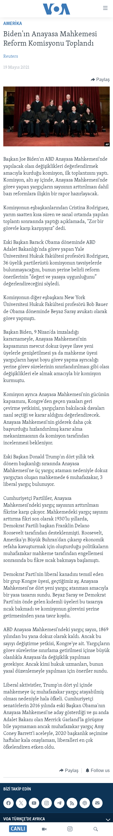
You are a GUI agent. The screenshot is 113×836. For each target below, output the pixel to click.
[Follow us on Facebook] (8, 803)
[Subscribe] (97, 803)
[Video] (44, 829)
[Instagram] (69, 829)
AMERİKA (12, 23)
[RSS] (72, 803)
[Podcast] (85, 803)
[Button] (100, 79)
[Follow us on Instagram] (46, 803)
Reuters (10, 56)
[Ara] (95, 829)
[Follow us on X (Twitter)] (21, 803)
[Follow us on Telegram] (59, 803)
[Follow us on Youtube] (34, 803)
